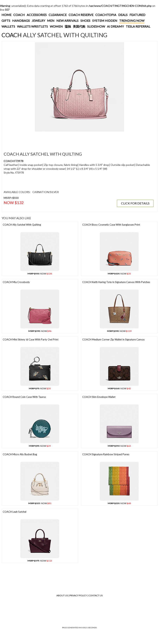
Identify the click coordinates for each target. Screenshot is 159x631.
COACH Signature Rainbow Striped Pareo (105, 454)
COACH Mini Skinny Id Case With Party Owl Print (30, 339)
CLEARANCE (58, 14)
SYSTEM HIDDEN (104, 20)
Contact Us (95, 595)
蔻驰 (68, 26)
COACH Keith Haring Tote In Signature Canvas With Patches (116, 282)
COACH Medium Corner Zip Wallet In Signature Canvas (113, 339)
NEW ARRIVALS (67, 20)
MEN (50, 20)
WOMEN (56, 26)
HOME (6, 14)
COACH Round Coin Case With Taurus (24, 396)
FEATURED (137, 14)
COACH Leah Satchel (14, 511)
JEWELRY (38, 20)
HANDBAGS (21, 20)
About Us (62, 595)
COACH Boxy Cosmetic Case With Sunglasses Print (111, 224)
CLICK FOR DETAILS (135, 203)
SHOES (85, 20)
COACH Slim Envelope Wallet (98, 396)
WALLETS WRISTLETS (32, 26)
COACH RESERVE (81, 14)
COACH (19, 14)
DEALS (123, 14)
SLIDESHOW (96, 26)
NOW (40, 273)
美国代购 (79, 26)
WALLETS (8, 26)
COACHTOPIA (105, 14)
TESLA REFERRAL (138, 26)
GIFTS (6, 20)
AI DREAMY (115, 26)
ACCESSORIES (37, 14)
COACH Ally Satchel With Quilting (22, 224)
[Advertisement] (73, 139)
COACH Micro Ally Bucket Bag (20, 454)
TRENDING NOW (131, 20)
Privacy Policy (78, 595)
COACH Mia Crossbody (16, 282)
